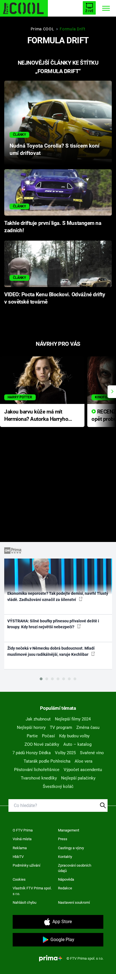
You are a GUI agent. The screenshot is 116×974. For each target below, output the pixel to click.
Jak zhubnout (38, 719)
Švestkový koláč (58, 786)
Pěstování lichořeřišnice (36, 769)
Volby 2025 (65, 752)
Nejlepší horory (31, 727)
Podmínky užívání (26, 865)
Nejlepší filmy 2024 (73, 719)
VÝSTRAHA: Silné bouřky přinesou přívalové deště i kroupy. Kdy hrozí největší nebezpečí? (53, 624)
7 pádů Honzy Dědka (31, 752)
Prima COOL (42, 29)
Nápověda (66, 879)
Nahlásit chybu (24, 902)
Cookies (19, 879)
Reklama (20, 848)
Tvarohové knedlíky (39, 778)
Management (68, 830)
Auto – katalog (77, 744)
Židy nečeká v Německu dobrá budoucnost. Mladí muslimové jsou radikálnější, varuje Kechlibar (51, 651)
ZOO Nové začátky (41, 744)
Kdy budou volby (74, 735)
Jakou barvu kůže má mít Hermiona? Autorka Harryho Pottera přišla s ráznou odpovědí (36, 416)
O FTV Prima (23, 830)
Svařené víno (92, 752)
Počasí (48, 735)
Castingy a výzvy (71, 848)
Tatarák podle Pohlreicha (47, 761)
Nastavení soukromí (74, 902)
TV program (61, 727)
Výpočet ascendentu (83, 769)
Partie (32, 735)
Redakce (65, 888)
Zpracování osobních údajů (74, 868)
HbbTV (18, 857)
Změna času (87, 727)
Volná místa (22, 839)
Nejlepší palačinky (78, 778)
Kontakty (65, 857)
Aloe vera (83, 761)
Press (62, 839)
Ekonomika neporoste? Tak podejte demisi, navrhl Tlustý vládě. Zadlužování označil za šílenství (57, 596)
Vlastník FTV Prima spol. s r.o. (32, 891)
